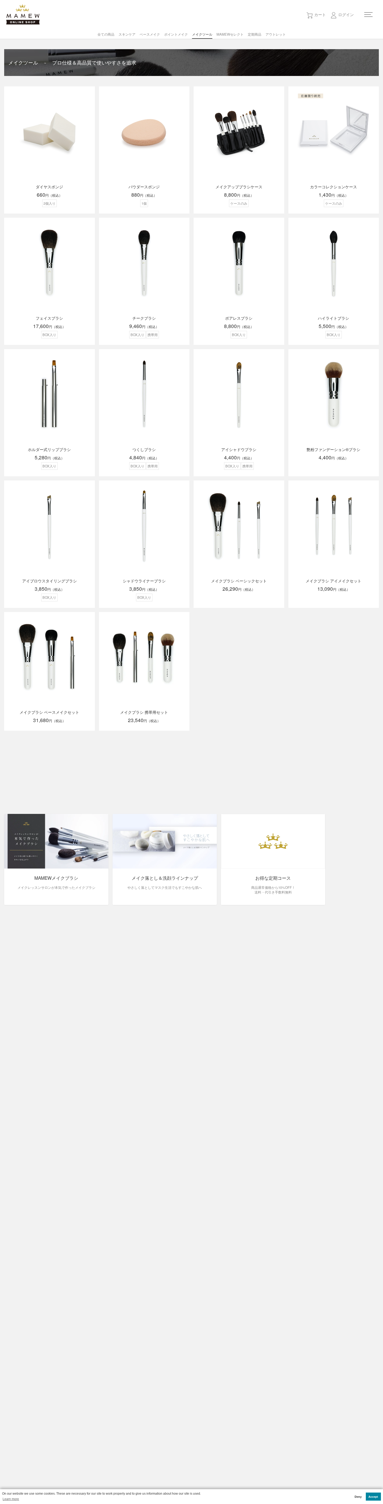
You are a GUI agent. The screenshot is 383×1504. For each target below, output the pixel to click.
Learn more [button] (11, 1499)
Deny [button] (358, 1496)
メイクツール (202, 34)
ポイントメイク (176, 34)
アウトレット (275, 34)
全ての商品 (105, 34)
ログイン (346, 14)
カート (320, 14)
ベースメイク (150, 34)
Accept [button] (373, 1496)
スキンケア (127, 34)
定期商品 (254, 34)
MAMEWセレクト (230, 34)
